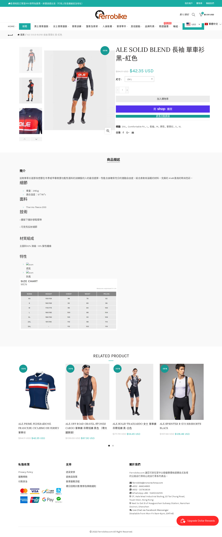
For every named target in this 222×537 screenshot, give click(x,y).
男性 (162, 126)
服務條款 (22, 476)
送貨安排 (70, 472)
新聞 (24, 26)
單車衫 (170, 126)
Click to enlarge (108, 131)
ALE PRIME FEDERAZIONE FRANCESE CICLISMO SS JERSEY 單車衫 (38, 428)
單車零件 (121, 26)
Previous (25, 139)
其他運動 (135, 26)
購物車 (199, 3)
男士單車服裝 (41, 26)
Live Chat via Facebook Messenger (150, 510)
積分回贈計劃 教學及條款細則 (81, 486)
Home (11, 26)
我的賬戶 (189, 3)
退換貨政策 (71, 476)
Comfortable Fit (136, 126)
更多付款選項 (163, 116)
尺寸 (118, 79)
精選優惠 (165, 25)
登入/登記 (184, 14)
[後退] (11, 35)
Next (36, 139)
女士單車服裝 (60, 26)
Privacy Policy (25, 472)
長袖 (152, 126)
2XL (129, 79)
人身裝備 (107, 26)
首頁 (22, 34)
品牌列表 (151, 25)
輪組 (175, 26)
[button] (213, 24)
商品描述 (113, 160)
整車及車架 (92, 26)
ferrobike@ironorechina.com (147, 482)
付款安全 (22, 481)
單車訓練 (76, 26)
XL (180, 126)
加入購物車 (163, 98)
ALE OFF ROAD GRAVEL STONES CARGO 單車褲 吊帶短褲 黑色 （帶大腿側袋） (86, 428)
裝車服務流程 (73, 481)
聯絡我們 (210, 3)
